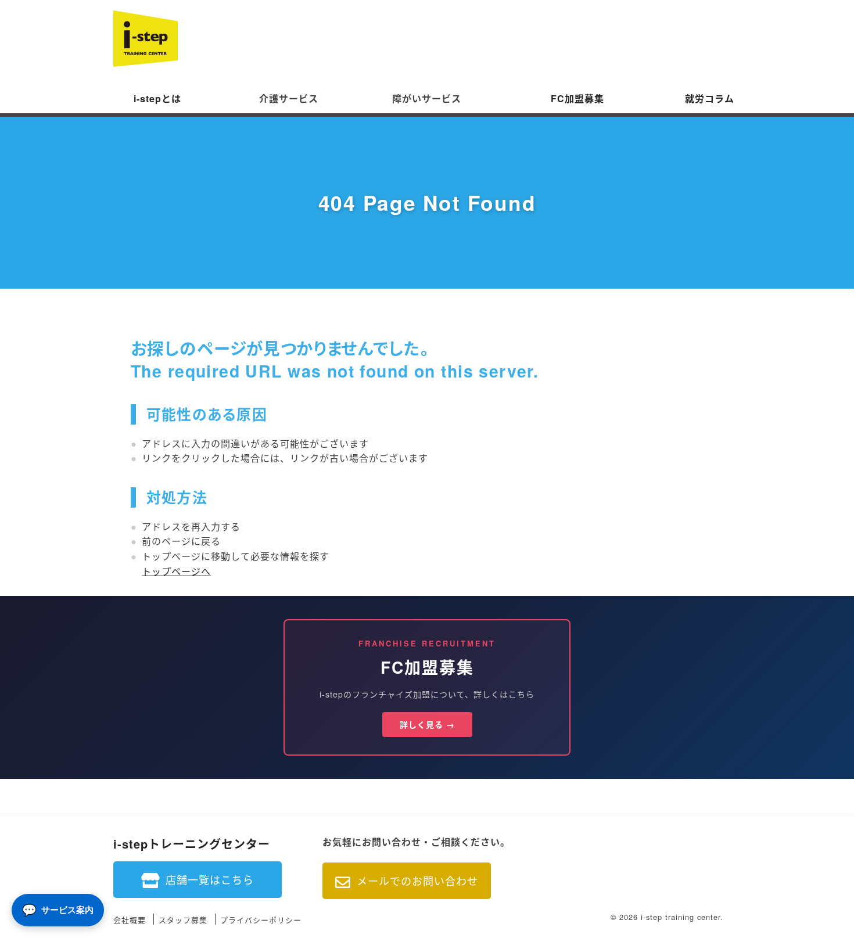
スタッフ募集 (183, 920)
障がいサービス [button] (426, 98)
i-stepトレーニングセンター (191, 843)
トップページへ (176, 571)
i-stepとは (157, 98)
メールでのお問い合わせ (417, 880)
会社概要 (129, 920)
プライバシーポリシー (261, 920)
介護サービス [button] (288, 98)
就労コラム (709, 98)
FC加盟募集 (577, 98)
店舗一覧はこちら (210, 879)
